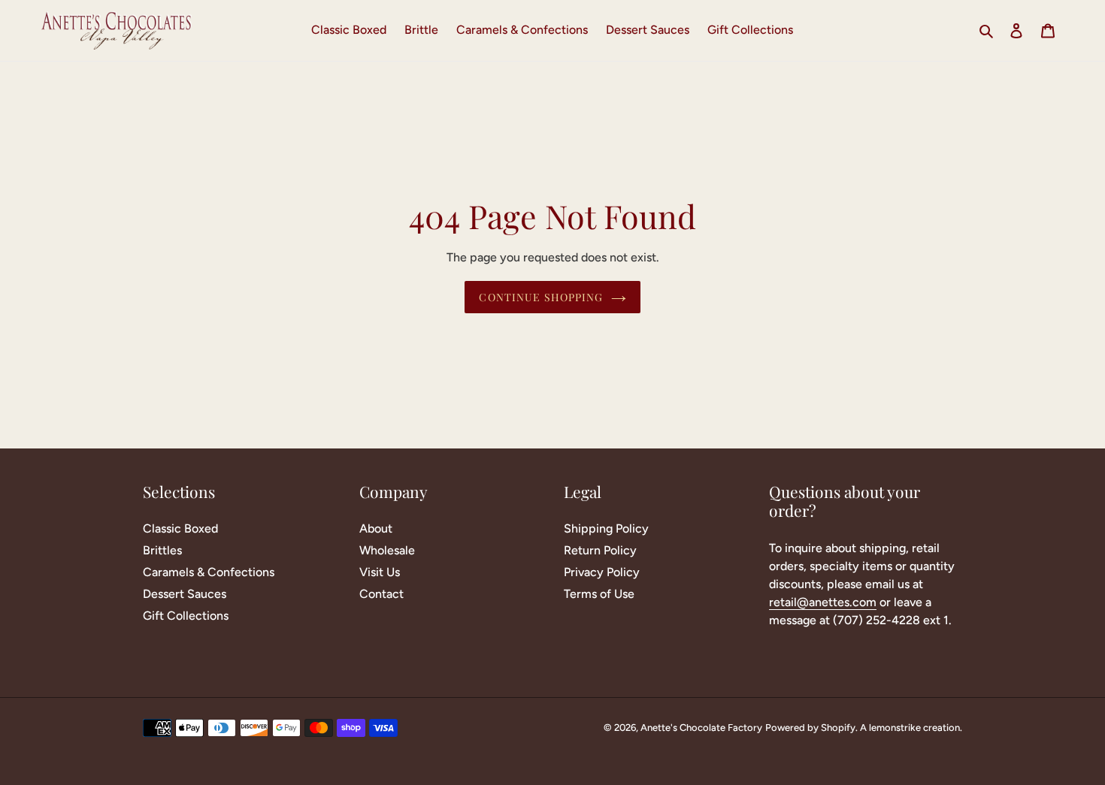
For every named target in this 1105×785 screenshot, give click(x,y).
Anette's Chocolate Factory (701, 727)
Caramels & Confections (208, 572)
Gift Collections (186, 615)
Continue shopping (541, 297)
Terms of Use (599, 594)
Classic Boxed (180, 528)
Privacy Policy (602, 572)
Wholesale (387, 550)
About (375, 528)
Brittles (162, 550)
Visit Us (379, 572)
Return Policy (600, 550)
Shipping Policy (606, 528)
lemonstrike (895, 727)
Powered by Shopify (810, 727)
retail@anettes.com (822, 602)
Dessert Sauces (184, 594)
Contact (381, 594)
